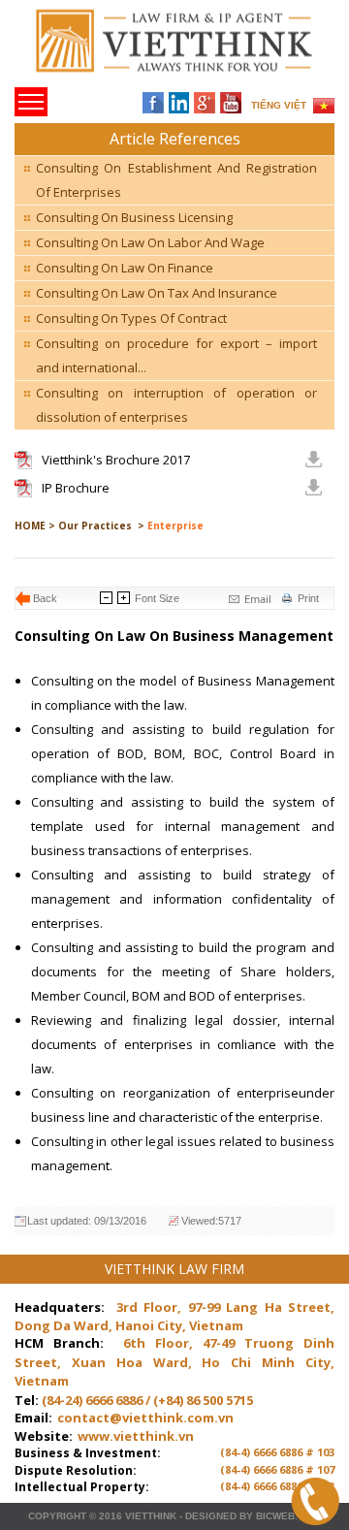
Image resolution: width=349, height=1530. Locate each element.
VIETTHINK (150, 1516)
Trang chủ (149, 49)
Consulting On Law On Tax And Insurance (156, 293)
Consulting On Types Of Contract (131, 318)
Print (308, 598)
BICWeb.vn (283, 1516)
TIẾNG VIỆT (278, 105)
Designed (211, 1516)
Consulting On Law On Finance (124, 267)
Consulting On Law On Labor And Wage (150, 242)
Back (45, 598)
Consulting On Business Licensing (134, 217)
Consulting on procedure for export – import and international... (176, 355)
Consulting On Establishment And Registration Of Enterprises (176, 180)
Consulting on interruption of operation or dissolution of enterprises (176, 405)
